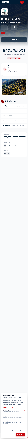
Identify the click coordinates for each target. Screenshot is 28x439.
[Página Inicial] (5, 2)
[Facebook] (8, 153)
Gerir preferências (19, 427)
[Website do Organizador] (5, 153)
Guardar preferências (11, 430)
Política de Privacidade (8, 407)
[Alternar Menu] (25, 2)
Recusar (22, 430)
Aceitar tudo (20, 434)
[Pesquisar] (22, 2)
